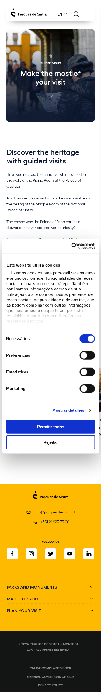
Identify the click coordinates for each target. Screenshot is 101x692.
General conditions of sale (50, 676)
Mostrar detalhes (68, 410)
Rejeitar (50, 442)
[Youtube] (69, 553)
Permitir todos (50, 426)
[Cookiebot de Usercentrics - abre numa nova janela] (72, 246)
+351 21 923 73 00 (55, 521)
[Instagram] (31, 553)
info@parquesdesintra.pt (54, 512)
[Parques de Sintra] (50, 502)
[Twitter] (50, 553)
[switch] (87, 355)
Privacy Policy (50, 685)
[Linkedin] (88, 553)
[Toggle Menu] (87, 15)
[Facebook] (12, 553)
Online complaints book (50, 668)
